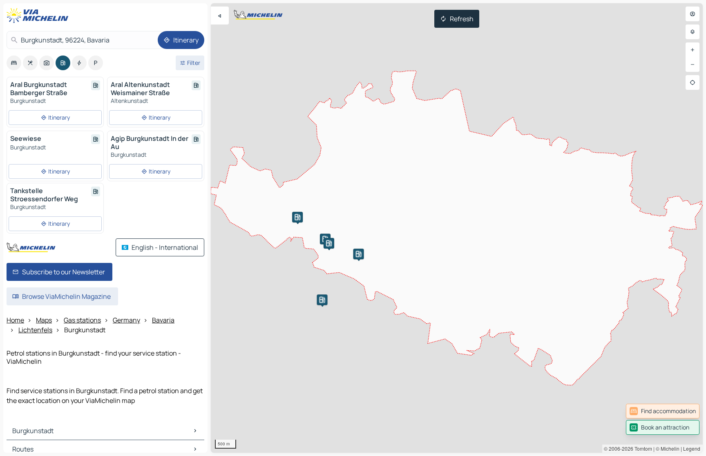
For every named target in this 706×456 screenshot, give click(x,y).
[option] (14, 63)
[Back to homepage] (39, 15)
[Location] (692, 82)
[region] (457, 228)
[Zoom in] (692, 49)
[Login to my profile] (692, 14)
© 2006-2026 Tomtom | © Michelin (641, 448)
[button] (297, 217)
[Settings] (692, 31)
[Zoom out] (692, 64)
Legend (691, 448)
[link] (662, 411)
